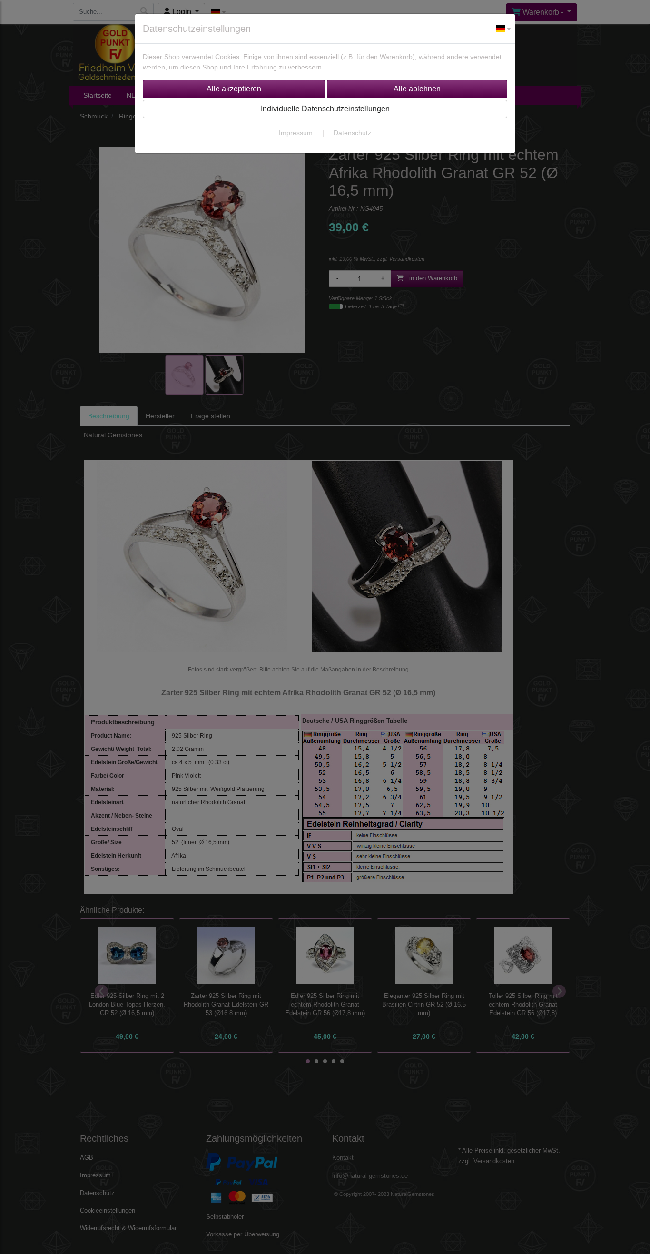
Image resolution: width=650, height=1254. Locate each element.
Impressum (296, 133)
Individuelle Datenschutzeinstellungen (325, 109)
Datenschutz (352, 133)
